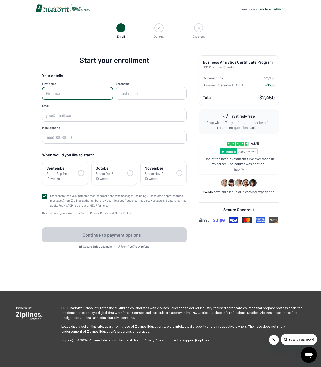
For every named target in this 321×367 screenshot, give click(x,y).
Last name (122, 83)
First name (49, 83)
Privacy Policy (99, 213)
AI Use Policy (122, 213)
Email (45, 105)
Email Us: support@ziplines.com (192, 340)
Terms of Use (129, 340)
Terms (85, 213)
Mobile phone (51, 127)
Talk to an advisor (271, 9)
